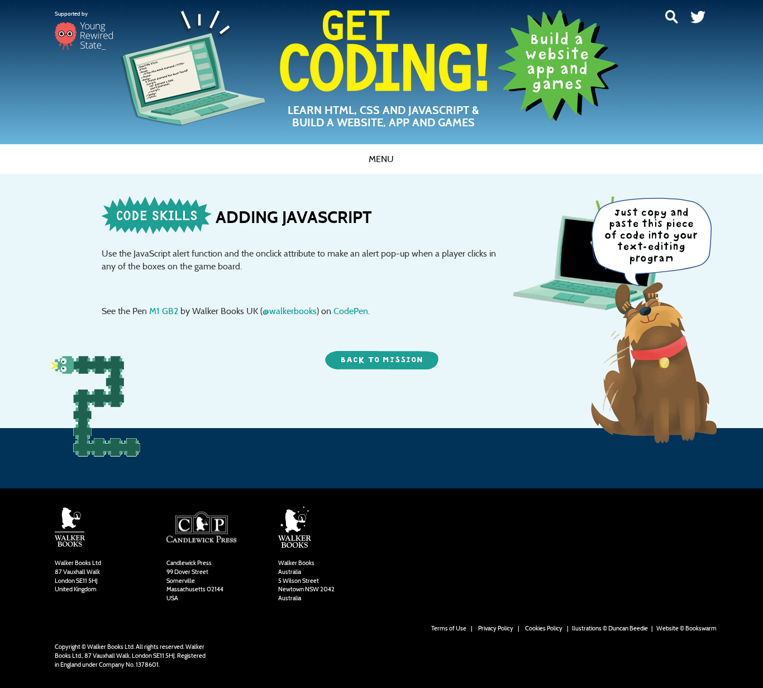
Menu (381, 159)
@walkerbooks (290, 311)
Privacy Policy (495, 628)
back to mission (382, 359)
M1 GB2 (163, 311)
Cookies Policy (543, 628)
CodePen (350, 311)
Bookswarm (701, 628)
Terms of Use (448, 628)
